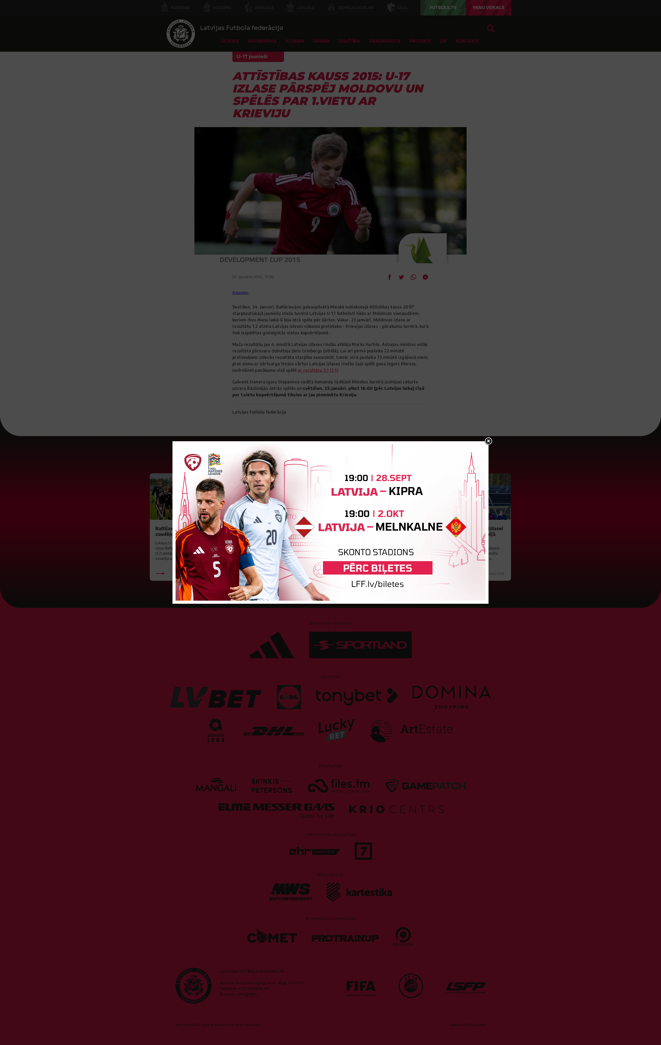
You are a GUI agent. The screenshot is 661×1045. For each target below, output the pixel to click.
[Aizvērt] (488, 441)
